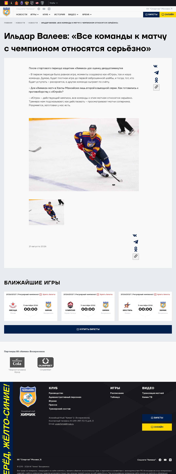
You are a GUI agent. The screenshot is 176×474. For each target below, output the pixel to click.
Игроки (53, 401)
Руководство (56, 393)
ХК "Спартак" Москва (158, 9)
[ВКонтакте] (155, 67)
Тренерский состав (59, 409)
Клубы (52, 3)
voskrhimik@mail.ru (64, 424)
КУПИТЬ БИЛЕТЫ (90, 329)
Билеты (152, 14)
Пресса (53, 405)
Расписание (117, 393)
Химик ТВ (147, 397)
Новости (21, 14)
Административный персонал (65, 397)
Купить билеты (49, 294)
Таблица (115, 397)
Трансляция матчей (153, 393)
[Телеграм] (156, 75)
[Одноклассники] (156, 82)
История (59, 14)
